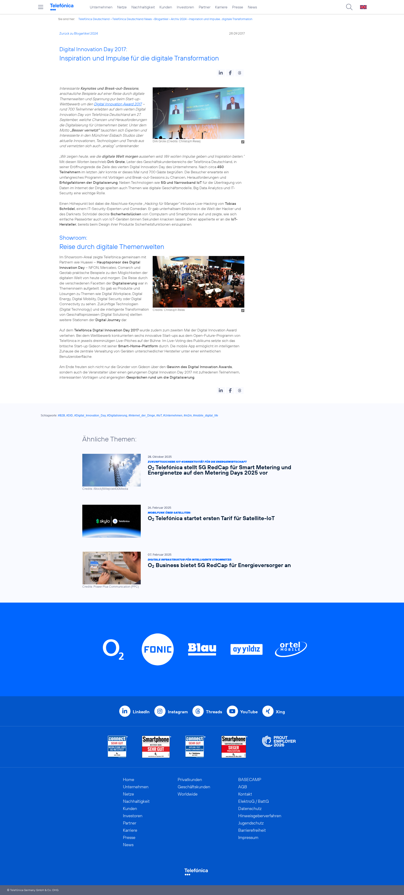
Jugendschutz (251, 823)
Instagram (178, 711)
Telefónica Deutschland (94, 19)
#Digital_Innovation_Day (90, 415)
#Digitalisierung (117, 415)
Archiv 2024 (179, 19)
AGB (242, 786)
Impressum (248, 837)
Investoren (185, 7)
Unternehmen (101, 7)
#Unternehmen (172, 415)
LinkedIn (141, 711)
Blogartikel (161, 19)
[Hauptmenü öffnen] (41, 7)
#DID (69, 415)
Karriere (221, 7)
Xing (280, 711)
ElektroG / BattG (253, 801)
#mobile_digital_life (205, 415)
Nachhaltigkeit (143, 7)
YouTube (249, 711)
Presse (237, 7)
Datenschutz (250, 808)
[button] (221, 72)
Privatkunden (190, 779)
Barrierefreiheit (252, 830)
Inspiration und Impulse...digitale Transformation (220, 19)
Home (128, 779)
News (252, 7)
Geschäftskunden (194, 786)
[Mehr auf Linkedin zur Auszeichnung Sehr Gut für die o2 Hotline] (195, 747)
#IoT (159, 415)
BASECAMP (249, 779)
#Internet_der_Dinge (142, 415)
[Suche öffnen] (349, 7)
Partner (204, 7)
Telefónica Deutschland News (132, 19)
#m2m (188, 415)
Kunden (165, 7)
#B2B (61, 415)
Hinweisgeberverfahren (259, 815)
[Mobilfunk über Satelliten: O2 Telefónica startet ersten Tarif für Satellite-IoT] (199, 521)
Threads (214, 711)
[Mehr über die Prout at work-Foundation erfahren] (279, 747)
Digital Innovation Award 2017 (118, 104)
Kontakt (245, 794)
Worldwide (188, 794)
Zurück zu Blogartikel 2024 (78, 33)
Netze (122, 7)
